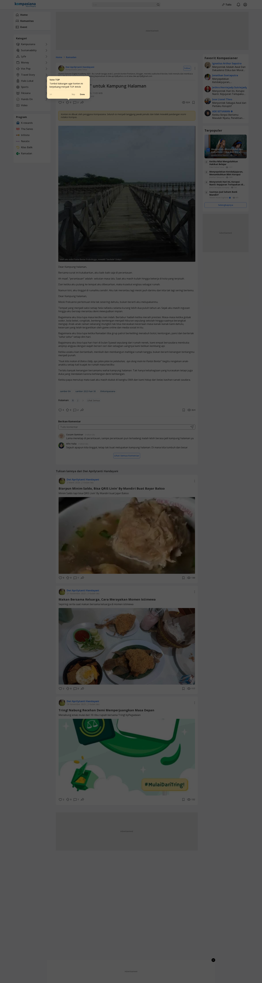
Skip (73, 94)
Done (82, 94)
